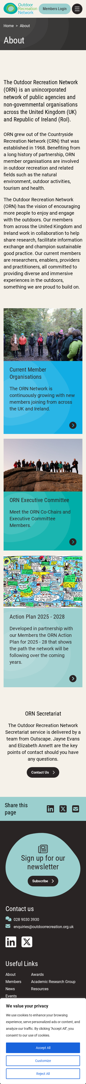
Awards (37, 974)
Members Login (55, 8)
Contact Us (40, 772)
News (10, 989)
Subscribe (40, 881)
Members (13, 981)
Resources (39, 989)
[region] (43, 1041)
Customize (43, 1061)
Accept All (43, 1048)
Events (11, 996)
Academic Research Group (53, 981)
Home (9, 26)
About (10, 974)
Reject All (43, 1074)
